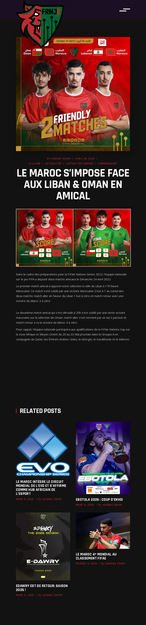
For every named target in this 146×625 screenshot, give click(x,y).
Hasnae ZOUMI (61, 158)
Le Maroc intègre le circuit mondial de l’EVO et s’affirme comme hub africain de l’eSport (41, 487)
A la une (34, 163)
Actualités (53, 163)
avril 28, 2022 (85, 158)
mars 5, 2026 (25, 499)
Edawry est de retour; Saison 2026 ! (42, 587)
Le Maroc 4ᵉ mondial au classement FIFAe (96, 556)
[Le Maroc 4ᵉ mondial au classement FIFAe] (103, 531)
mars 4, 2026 (85, 505)
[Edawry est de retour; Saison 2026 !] (43, 546)
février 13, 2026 (86, 563)
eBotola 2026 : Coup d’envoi (99, 499)
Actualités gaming (79, 163)
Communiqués (107, 163)
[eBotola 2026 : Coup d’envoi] (103, 458)
